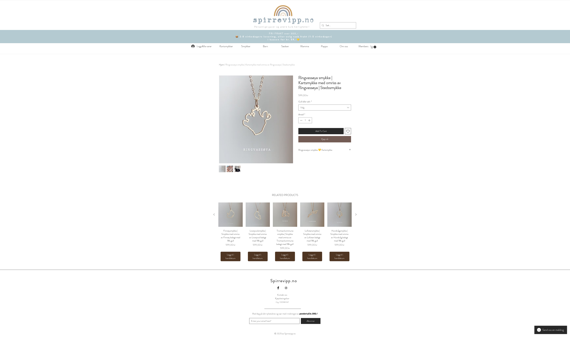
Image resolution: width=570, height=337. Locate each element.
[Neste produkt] (356, 214)
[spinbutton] (305, 120)
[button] (265, 46)
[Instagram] (286, 287)
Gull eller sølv (305, 101)
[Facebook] (278, 287)
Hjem (221, 64)
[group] (285, 233)
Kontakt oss (282, 295)
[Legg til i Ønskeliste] (348, 131)
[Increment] (309, 120)
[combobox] (324, 108)
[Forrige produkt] (214, 214)
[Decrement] (301, 120)
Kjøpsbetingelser (282, 298)
